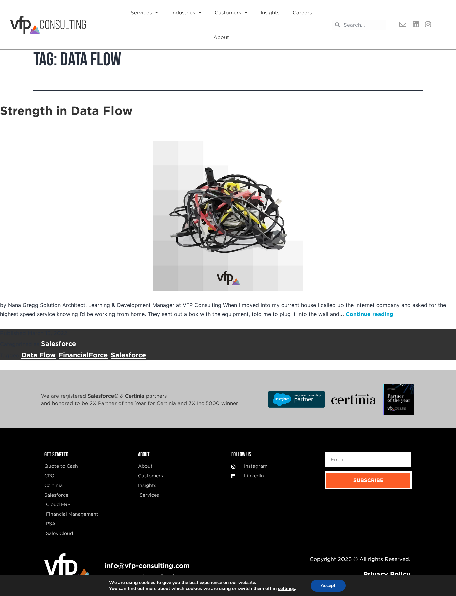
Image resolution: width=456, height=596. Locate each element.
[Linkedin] (415, 24)
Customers (228, 12)
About (221, 37)
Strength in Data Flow (66, 110)
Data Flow (38, 354)
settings (286, 589)
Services (141, 12)
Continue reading (369, 314)
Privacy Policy (386, 574)
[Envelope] (403, 24)
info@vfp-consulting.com (147, 565)
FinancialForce (83, 354)
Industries (183, 12)
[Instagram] (428, 24)
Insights (270, 12)
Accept (328, 585)
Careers (302, 12)
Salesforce (58, 343)
